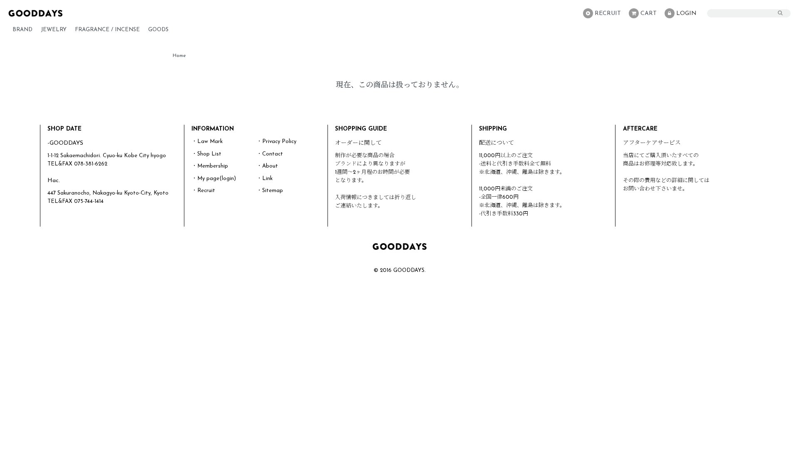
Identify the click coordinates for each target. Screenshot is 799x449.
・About (267, 166)
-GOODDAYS (65, 143)
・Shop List (206, 154)
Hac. (53, 181)
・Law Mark (207, 141)
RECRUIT (608, 13)
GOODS (158, 29)
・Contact (270, 154)
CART (648, 13)
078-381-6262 (90, 164)
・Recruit (203, 190)
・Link (265, 178)
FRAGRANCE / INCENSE (107, 29)
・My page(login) (214, 178)
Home (179, 55)
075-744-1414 (89, 201)
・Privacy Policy (276, 141)
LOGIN (686, 13)
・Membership (210, 166)
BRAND (22, 29)
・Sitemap (270, 190)
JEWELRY (54, 29)
